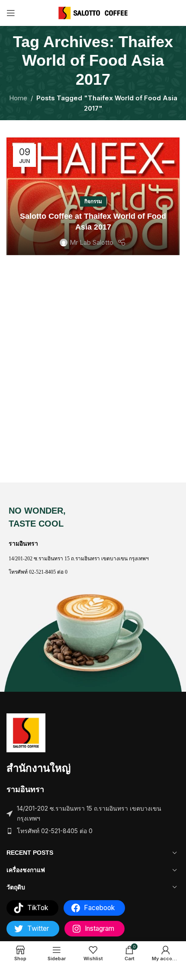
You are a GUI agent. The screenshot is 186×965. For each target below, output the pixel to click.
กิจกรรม (93, 201)
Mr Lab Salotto (91, 242)
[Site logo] (93, 12)
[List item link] (93, 831)
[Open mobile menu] (10, 13)
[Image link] (25, 732)
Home (18, 98)
